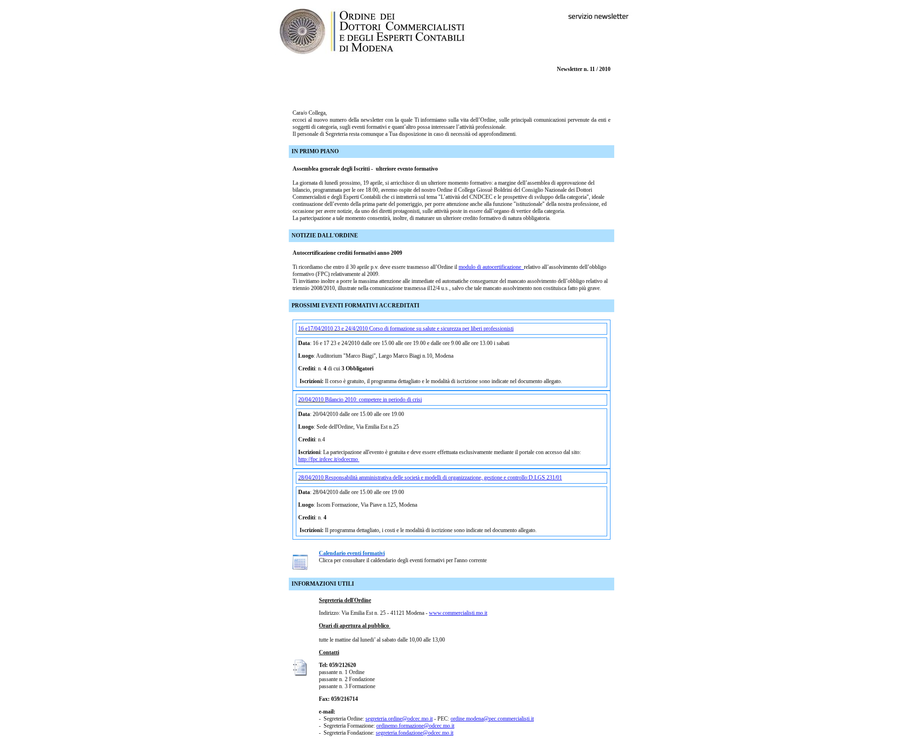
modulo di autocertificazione (491, 267)
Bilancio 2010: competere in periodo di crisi (373, 399)
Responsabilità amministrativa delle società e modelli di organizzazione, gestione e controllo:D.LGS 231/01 (443, 477)
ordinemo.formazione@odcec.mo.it (415, 725)
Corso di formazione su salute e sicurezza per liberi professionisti (441, 328)
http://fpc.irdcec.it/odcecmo (328, 459)
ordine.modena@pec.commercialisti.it (492, 718)
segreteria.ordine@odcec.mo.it (399, 718)
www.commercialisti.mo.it (458, 613)
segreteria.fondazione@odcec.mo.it (414, 732)
